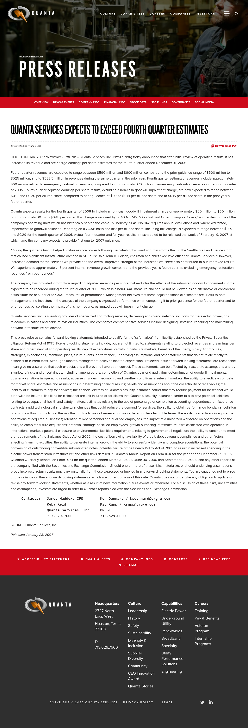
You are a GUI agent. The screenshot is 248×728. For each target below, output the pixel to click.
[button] (227, 13)
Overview (41, 102)
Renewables (171, 631)
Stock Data (138, 102)
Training (201, 611)
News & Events (63, 102)
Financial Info (114, 102)
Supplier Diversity (135, 655)
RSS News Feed (214, 559)
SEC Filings (159, 102)
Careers (157, 14)
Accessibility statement (43, 559)
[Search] (236, 13)
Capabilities (133, 14)
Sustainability (139, 633)
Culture (108, 14)
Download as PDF (226, 146)
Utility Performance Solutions (172, 658)
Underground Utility (172, 620)
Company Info (89, 102)
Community (137, 666)
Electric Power (173, 611)
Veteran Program (202, 628)
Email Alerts (95, 559)
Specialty (169, 646)
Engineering (171, 671)
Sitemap (129, 565)
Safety (133, 625)
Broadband (171, 638)
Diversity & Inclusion (137, 643)
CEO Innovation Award (141, 676)
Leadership (137, 611)
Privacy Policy (138, 702)
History (134, 618)
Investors (205, 14)
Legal (167, 702)
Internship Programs (203, 641)
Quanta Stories (140, 686)
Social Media (204, 102)
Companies (180, 14)
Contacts (176, 559)
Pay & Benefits (207, 618)
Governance (181, 102)
